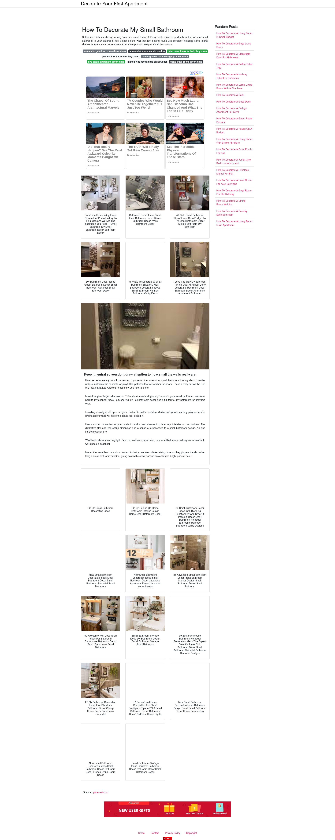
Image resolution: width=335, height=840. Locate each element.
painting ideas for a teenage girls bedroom (165, 56)
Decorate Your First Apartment (114, 3)
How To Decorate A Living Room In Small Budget (234, 35)
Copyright (191, 833)
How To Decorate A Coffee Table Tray (234, 65)
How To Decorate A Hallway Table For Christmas (231, 76)
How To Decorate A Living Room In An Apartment (234, 223)
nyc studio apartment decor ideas (106, 61)
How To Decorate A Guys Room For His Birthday (234, 192)
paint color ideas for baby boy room (187, 51)
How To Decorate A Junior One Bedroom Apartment (233, 161)
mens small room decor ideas (186, 61)
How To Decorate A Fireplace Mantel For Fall (232, 171)
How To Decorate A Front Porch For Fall (234, 151)
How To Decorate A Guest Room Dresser (234, 120)
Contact (155, 833)
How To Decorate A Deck (230, 95)
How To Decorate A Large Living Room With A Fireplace (234, 86)
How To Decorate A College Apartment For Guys (231, 109)
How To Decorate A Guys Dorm (233, 101)
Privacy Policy (172, 833)
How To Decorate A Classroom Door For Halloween (233, 55)
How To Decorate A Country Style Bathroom (231, 212)
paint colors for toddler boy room (120, 56)
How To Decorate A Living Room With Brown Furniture (234, 140)
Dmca (141, 833)
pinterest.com (100, 792)
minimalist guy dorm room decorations (105, 51)
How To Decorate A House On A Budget (234, 130)
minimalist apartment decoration (147, 51)
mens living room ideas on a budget (147, 61)
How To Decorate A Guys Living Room (233, 45)
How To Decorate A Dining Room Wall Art (230, 202)
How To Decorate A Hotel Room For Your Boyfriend (234, 182)
